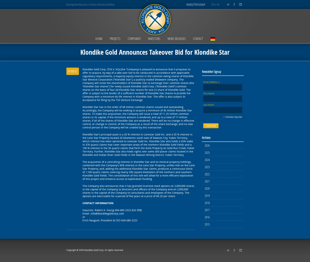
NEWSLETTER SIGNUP (196, 4)
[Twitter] (228, 4)
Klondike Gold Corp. (94, 250)
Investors (154, 38)
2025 (207, 152)
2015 (207, 224)
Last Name (208, 104)
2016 (207, 217)
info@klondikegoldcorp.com (107, 213)
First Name (208, 93)
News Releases (177, 38)
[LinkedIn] (240, 4)
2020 (207, 188)
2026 (207, 145)
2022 (207, 174)
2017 (207, 210)
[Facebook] (234, 4)
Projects (115, 38)
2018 (207, 203)
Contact (198, 38)
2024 (207, 160)
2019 (207, 195)
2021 (207, 181)
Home (99, 38)
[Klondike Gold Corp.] (155, 19)
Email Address (211, 82)
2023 (207, 167)
